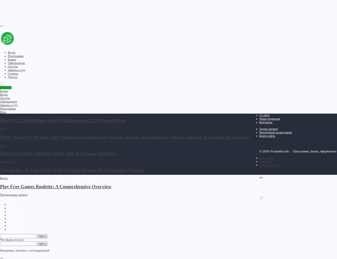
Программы (16, 208)
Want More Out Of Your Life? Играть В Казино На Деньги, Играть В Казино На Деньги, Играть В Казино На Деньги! (124, 137)
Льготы (13, 218)
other (3, 128)
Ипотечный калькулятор (275, 132)
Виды (4, 178)
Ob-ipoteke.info (24, 39)
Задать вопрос (268, 129)
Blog (3, 112)
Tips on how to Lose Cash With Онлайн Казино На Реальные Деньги (71, 169)
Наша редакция (269, 118)
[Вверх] (261, 177)
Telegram (265, 161)
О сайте (264, 115)
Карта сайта (267, 136)
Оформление (16, 215)
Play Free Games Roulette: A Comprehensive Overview (55, 186)
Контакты (265, 122)
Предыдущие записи (13, 194)
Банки (12, 211)
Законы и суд (16, 222)
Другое (12, 229)
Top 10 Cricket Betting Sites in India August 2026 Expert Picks (62, 120)
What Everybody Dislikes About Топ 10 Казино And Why (58, 153)
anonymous (7, 161)
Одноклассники (270, 165)
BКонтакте (266, 158)
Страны (13, 225)
